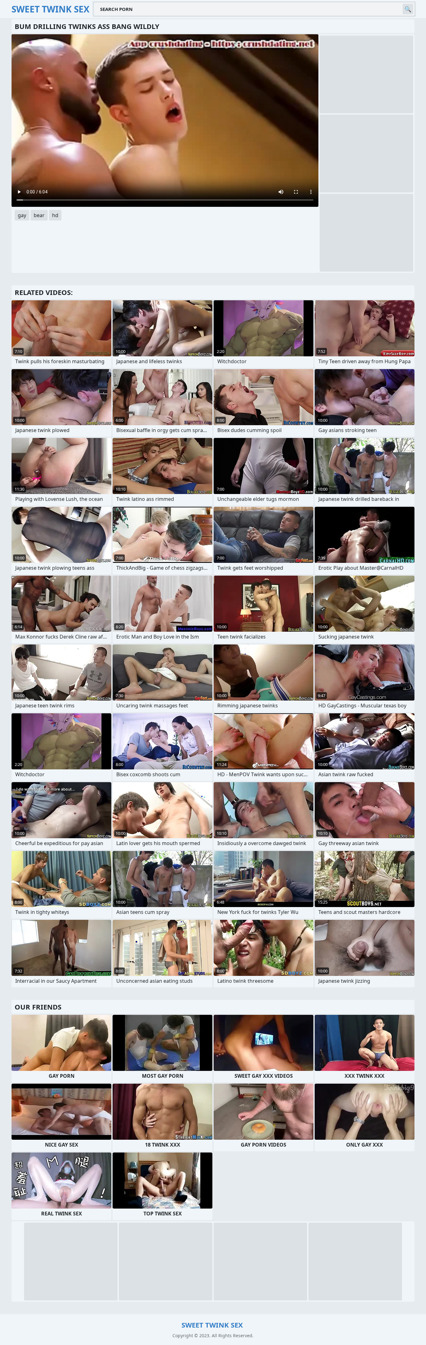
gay (22, 215)
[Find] (408, 9)
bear (39, 215)
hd (55, 215)
